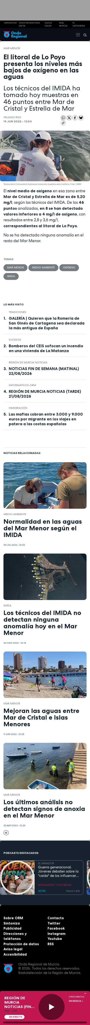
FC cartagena (78, 24)
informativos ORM (22, 385)
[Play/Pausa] (52, 1007)
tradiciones (17, 312)
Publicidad (12, 928)
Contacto (56, 918)
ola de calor (48, 24)
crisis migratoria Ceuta (29, 24)
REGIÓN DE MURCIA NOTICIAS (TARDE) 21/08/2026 (45, 394)
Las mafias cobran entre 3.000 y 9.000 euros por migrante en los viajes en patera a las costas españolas (46, 419)
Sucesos (15, 340)
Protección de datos (21, 944)
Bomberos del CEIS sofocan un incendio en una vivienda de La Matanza (46, 348)
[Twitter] (69, 117)
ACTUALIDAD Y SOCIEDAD (55, 885)
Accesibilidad (15, 954)
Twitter (54, 923)
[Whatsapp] (63, 118)
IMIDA (11, 276)
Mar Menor (11, 48)
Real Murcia (63, 24)
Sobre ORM (13, 918)
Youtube (55, 938)
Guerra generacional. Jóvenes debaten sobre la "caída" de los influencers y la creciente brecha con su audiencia (58, 871)
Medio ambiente (43, 267)
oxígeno (69, 267)
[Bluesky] (81, 117)
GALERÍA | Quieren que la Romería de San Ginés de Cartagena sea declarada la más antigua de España (46, 323)
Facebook (56, 928)
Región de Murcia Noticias (28, 362)
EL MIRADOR (46, 863)
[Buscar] (84, 34)
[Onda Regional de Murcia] (15, 34)
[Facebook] (75, 117)
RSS (51, 944)
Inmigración (18, 408)
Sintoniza (11, 923)
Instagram (57, 933)
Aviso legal (12, 949)
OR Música (75, 1001)
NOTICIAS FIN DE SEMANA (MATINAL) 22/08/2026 (44, 371)
